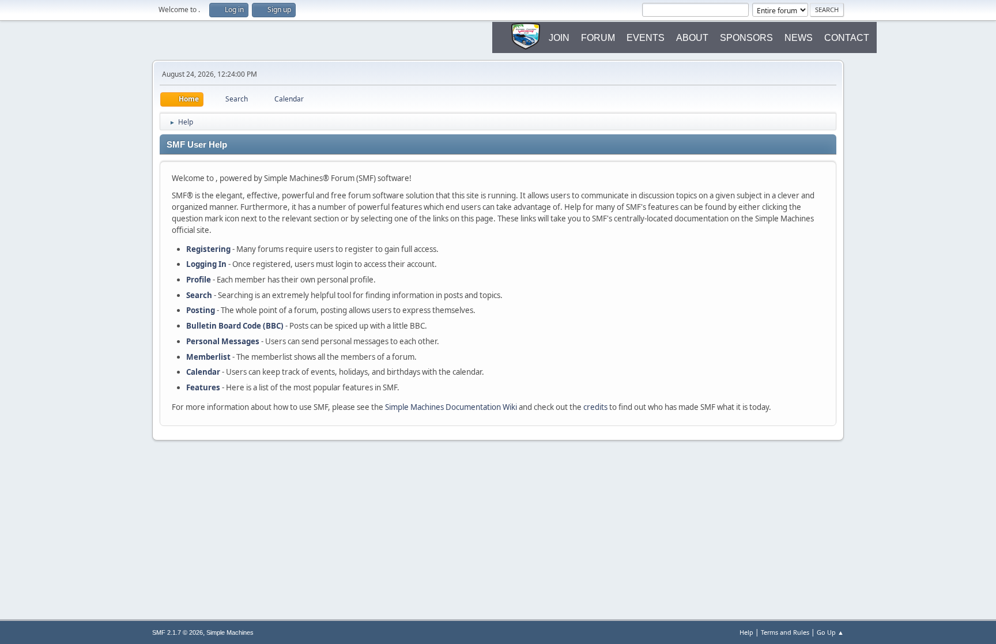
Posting (200, 310)
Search (199, 295)
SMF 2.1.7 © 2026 (177, 632)
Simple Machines (230, 632)
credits (595, 407)
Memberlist (208, 357)
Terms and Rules (785, 632)
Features (203, 387)
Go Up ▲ (830, 632)
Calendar (203, 372)
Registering (208, 249)
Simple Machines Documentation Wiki (451, 407)
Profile (198, 279)
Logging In (206, 264)
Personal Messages (222, 341)
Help (746, 632)
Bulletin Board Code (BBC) (235, 326)
